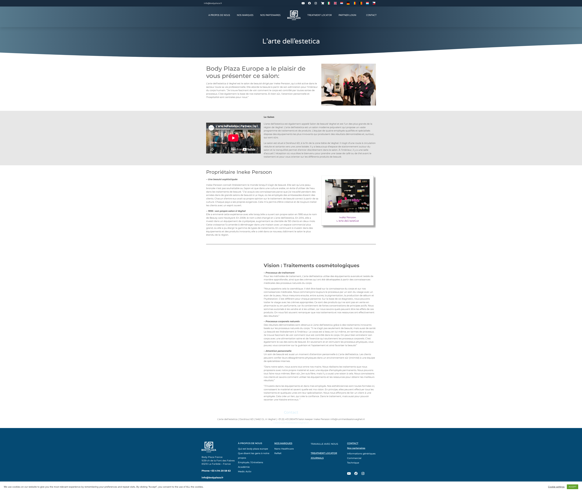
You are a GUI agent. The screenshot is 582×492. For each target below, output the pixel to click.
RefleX (277, 453)
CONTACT (352, 443)
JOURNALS (317, 458)
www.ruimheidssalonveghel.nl (292, 422)
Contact (371, 15)
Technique (353, 462)
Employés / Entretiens (250, 462)
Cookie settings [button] (556, 486)
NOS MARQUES (245, 15)
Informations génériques (361, 453)
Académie (244, 466)
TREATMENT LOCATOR (324, 453)
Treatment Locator (319, 15)
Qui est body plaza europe (253, 448)
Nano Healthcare (284, 448)
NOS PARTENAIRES (270, 15)
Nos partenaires (356, 448)
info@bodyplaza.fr (213, 3)
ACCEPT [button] (572, 486)
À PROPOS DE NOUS (219, 15)
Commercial (354, 458)
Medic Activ (244, 471)
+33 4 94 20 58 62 (220, 470)
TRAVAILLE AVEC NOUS (324, 443)
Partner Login (347, 15)
